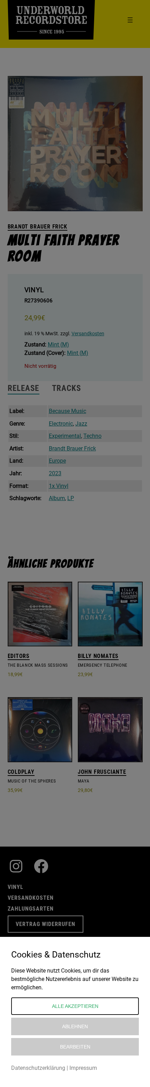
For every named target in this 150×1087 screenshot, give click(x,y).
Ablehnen (75, 1026)
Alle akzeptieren (75, 1006)
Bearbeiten (75, 1047)
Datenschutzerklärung (38, 1068)
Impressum (83, 1068)
